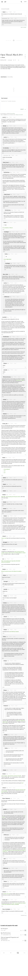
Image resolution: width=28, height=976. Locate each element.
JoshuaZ (4, 399)
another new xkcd (6, 893)
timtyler (4, 494)
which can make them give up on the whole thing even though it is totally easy (14, 850)
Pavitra (5, 222)
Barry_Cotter (5, 274)
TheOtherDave (7, 172)
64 (15, 60)
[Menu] (2, 1)
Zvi (2, 930)
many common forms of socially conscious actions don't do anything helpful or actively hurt (13, 553)
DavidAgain (6, 231)
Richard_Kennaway (7, 377)
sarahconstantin (6, 934)
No (4, 472)
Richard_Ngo (5, 940)
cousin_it (4, 117)
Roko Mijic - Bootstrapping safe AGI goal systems (10, 496)
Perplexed (6, 705)
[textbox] (13, 102)
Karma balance (7, 469)
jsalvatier (5, 370)
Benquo (5, 363)
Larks (5, 858)
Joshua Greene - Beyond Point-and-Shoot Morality (11, 775)
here (22, 783)
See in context (23, 27)
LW (5, 2)
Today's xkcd (3, 538)
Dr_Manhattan (6, 148)
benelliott (4, 317)
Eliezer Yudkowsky (6, 798)
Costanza (5, 602)
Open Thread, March (12, 55)
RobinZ (4, 12)
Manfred (5, 413)
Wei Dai (4, 126)
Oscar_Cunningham (6, 909)
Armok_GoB (4, 423)
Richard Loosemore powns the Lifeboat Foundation (11, 571)
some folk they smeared (14, 631)
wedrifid (4, 809)
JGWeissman (6, 296)
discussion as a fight (20, 380)
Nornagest (5, 542)
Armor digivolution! (7, 259)
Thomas (3, 57)
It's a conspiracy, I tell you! (8, 227)
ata (3, 559)
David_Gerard (6, 162)
